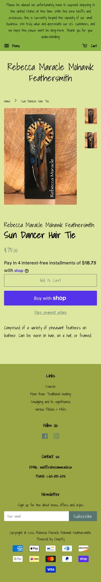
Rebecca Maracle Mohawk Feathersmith (51, 73)
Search (50, 386)
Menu (15, 46)
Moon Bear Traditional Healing (50, 394)
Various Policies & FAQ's (50, 409)
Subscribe (83, 516)
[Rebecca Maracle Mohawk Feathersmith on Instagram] (56, 437)
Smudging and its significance (51, 402)
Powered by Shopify (50, 539)
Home (7, 101)
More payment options (50, 312)
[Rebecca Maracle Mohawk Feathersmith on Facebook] (45, 437)
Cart (93, 46)
